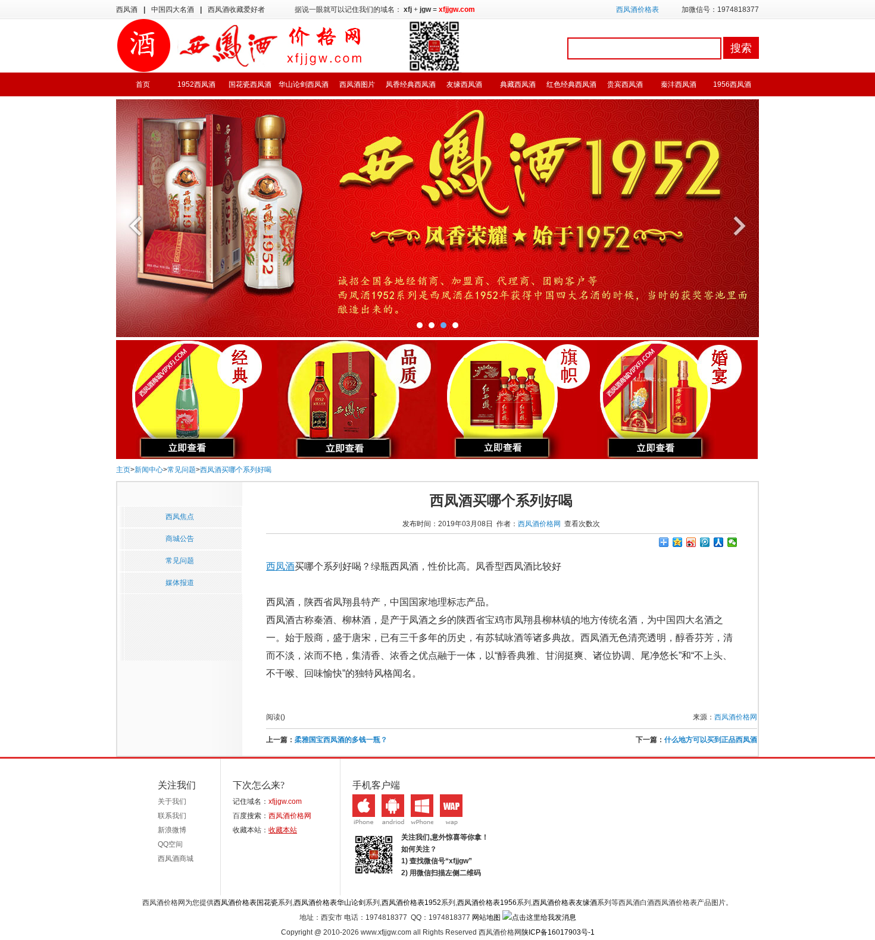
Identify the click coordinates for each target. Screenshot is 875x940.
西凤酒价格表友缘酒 (565, 902)
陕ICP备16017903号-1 (558, 932)
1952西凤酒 (196, 84)
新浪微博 (172, 830)
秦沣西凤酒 (678, 84)
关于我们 (172, 801)
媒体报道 (179, 583)
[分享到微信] (732, 542)
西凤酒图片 (357, 84)
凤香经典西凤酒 (411, 84)
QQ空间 (170, 844)
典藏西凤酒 (518, 84)
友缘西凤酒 (464, 84)
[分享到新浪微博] (691, 542)
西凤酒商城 (175, 858)
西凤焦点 (179, 517)
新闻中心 (149, 470)
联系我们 (172, 816)
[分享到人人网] (719, 542)
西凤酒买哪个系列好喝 (235, 470)
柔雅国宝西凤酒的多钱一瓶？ (341, 739)
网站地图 (486, 917)
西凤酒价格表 (637, 9)
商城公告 (179, 539)
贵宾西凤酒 (625, 84)
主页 (123, 470)
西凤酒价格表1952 (411, 902)
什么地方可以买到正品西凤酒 (710, 739)
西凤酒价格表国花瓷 (246, 902)
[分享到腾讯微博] (705, 542)
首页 (143, 84)
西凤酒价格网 (539, 524)
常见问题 (181, 470)
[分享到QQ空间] (678, 542)
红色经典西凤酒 (571, 84)
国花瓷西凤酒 (250, 84)
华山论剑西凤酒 (304, 84)
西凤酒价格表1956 (487, 902)
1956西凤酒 (732, 84)
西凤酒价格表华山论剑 (329, 902)
